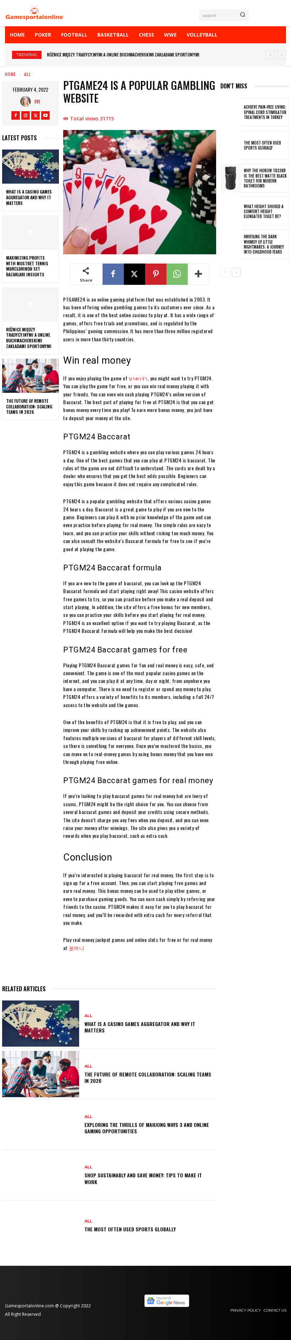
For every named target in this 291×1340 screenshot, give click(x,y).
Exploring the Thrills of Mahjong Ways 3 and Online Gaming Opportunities (146, 1128)
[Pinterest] (155, 274)
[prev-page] (224, 272)
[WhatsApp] (177, 274)
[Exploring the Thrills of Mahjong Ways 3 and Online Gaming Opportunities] (40, 1125)
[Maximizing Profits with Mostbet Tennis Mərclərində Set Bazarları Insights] (30, 233)
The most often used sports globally (130, 1229)
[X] (35, 115)
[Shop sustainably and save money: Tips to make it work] (40, 1175)
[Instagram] (25, 115)
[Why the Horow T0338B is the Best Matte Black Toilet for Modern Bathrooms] (230, 178)
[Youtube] (45, 115)
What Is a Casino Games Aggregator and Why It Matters (29, 197)
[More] (199, 274)
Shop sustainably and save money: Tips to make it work (143, 1178)
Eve (37, 101)
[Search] (242, 15)
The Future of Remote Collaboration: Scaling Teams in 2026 (111, 54)
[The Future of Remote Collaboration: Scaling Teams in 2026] (30, 376)
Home (10, 74)
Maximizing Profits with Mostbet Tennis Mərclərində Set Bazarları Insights (27, 266)
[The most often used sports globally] (40, 1226)
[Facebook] (15, 115)
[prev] (270, 54)
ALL (27, 74)
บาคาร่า (138, 378)
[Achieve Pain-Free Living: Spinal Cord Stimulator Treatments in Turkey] (230, 112)
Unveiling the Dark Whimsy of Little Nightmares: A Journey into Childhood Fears (264, 244)
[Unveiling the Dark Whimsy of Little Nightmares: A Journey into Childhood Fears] (230, 244)
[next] (281, 54)
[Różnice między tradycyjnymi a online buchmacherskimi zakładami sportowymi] (30, 304)
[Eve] (27, 101)
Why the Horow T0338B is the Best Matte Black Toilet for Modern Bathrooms (265, 178)
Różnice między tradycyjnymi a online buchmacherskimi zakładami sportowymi (28, 337)
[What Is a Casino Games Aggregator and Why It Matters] (30, 167)
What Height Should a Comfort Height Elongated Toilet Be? (264, 211)
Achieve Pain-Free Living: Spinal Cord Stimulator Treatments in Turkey (265, 112)
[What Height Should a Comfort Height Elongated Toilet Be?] (230, 211)
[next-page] (236, 272)
